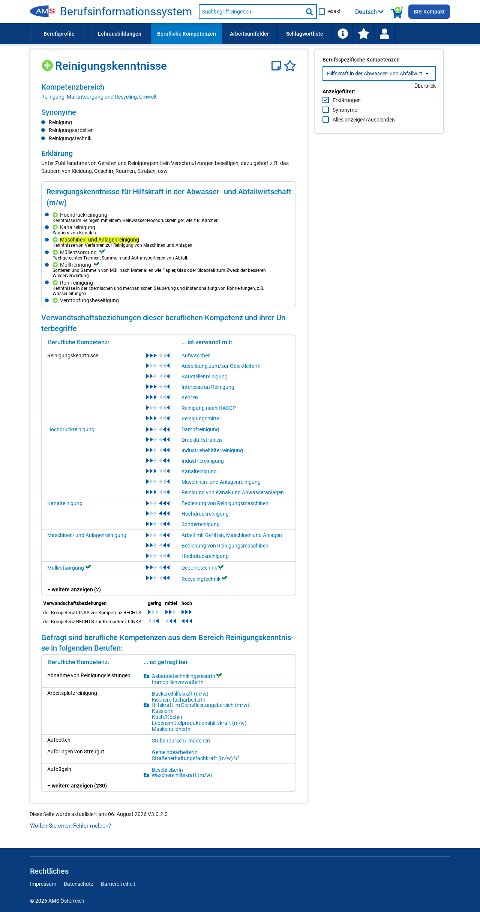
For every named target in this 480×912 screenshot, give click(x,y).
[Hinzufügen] (48, 63)
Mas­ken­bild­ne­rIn (171, 729)
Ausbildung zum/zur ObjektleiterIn (221, 366)
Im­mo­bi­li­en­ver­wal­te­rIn (178, 682)
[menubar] (240, 33)
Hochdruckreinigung (70, 429)
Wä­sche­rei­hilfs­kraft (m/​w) (182, 775)
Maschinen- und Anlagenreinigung (221, 482)
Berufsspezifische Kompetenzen (361, 60)
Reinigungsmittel (201, 419)
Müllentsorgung (65, 568)
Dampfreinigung (200, 429)
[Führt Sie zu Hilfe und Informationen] (342, 33)
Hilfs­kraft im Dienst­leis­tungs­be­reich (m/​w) (200, 705)
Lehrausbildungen (119, 34)
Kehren (190, 397)
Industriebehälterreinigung (212, 450)
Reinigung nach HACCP (209, 408)
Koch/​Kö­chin (167, 717)
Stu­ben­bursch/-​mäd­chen (181, 740)
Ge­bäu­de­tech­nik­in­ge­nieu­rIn (183, 676)
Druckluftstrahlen (202, 440)
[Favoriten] (290, 65)
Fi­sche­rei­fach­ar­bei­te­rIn (179, 699)
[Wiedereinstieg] (384, 33)
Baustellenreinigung (205, 377)
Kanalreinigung (199, 471)
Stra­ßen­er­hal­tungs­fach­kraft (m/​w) (192, 758)
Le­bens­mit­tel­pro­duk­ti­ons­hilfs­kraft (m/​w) (199, 723)
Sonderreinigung (201, 524)
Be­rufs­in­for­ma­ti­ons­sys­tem (126, 11)
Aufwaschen (196, 355)
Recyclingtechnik (201, 579)
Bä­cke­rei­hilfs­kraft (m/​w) (180, 693)
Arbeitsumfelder (249, 34)
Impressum (43, 884)
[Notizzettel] (278, 65)
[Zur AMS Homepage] (45, 11)
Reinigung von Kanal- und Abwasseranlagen (233, 492)
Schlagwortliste (304, 34)
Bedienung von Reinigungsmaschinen (225, 503)
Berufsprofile (59, 34)
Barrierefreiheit (118, 884)
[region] (168, 91)
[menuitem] (59, 33)
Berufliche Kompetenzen (186, 34)
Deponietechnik (199, 568)
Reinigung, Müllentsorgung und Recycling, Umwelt (99, 97)
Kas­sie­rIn (163, 711)
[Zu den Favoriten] (363, 33)
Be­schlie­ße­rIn (167, 769)
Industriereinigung (203, 461)
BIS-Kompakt (429, 12)
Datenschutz (78, 884)
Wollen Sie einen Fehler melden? (70, 825)
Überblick (425, 85)
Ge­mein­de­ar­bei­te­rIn (175, 752)
